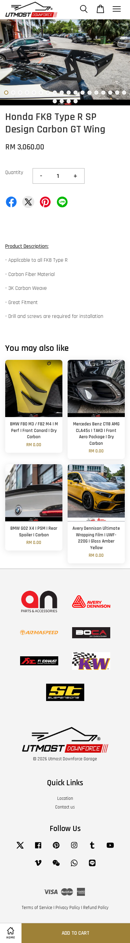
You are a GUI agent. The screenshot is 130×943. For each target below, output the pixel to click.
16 (110, 92)
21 (69, 101)
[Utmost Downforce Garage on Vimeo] (38, 866)
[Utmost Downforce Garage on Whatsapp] (74, 866)
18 (124, 92)
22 (75, 101)
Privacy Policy (67, 907)
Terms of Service (37, 907)
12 (82, 92)
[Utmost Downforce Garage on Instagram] (74, 848)
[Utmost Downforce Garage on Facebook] (38, 848)
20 (62, 101)
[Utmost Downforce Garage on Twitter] (20, 848)
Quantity (14, 172)
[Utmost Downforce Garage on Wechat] (56, 866)
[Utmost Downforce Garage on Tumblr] (92, 848)
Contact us (65, 807)
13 (89, 92)
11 (75, 92)
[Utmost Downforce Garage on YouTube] (110, 848)
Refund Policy (96, 907)
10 (69, 92)
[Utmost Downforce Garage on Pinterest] (56, 848)
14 (96, 92)
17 (117, 92)
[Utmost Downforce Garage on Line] (92, 866)
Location (65, 798)
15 (103, 92)
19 (55, 101)
